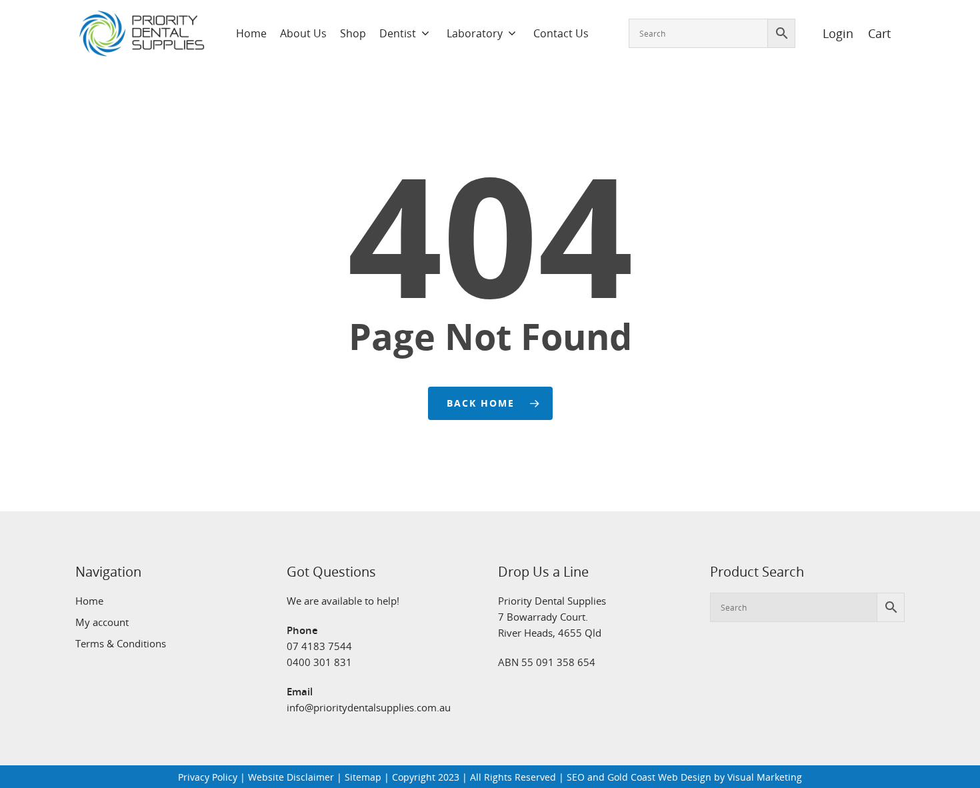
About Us (303, 33)
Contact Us (561, 33)
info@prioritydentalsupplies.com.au (369, 707)
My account (102, 622)
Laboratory (475, 33)
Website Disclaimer (291, 777)
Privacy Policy (207, 777)
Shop (353, 33)
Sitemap (363, 777)
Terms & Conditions (120, 643)
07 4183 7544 (319, 646)
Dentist (397, 33)
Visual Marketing (764, 777)
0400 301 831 (319, 662)
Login (831, 33)
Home (251, 33)
